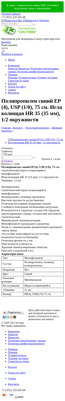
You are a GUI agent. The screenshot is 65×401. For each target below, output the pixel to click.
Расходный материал (37, 127)
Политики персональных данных (27, 340)
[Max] (11, 20)
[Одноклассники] (11, 317)
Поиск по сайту (17, 86)
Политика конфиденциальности (35, 71)
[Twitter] (8, 317)
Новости (13, 68)
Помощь (13, 74)
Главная (5, 127)
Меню (11, 59)
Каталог (12, 83)
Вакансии (24, 68)
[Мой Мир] (14, 317)
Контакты (13, 92)
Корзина (6, 42)
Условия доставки (47, 77)
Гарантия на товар (18, 80)
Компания (14, 65)
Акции (12, 89)
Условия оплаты (27, 77)
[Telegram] (36, 20)
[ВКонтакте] (4, 317)
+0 (2, 51)
